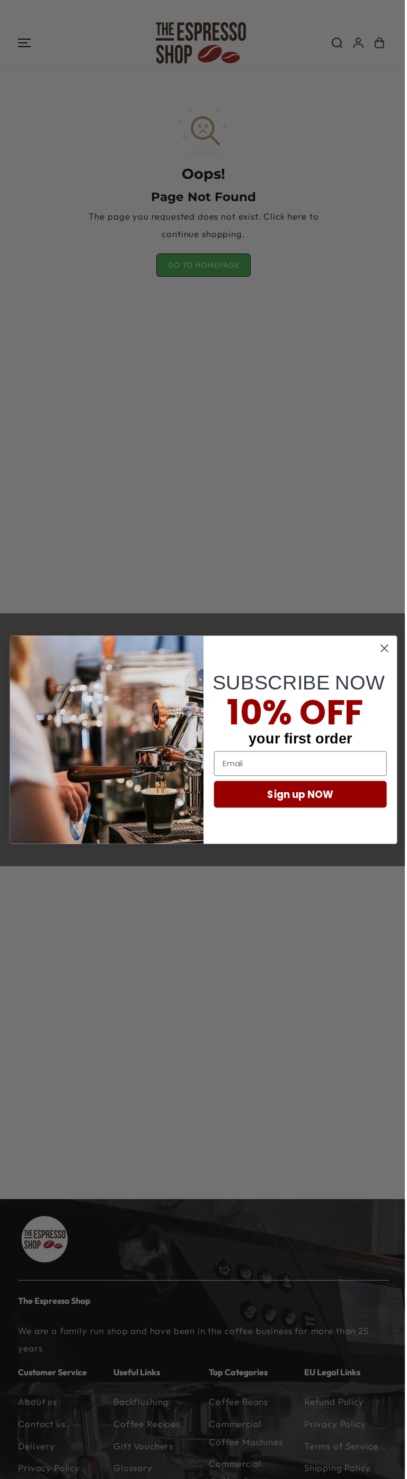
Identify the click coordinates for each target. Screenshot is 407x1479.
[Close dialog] (384, 648)
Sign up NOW (300, 794)
